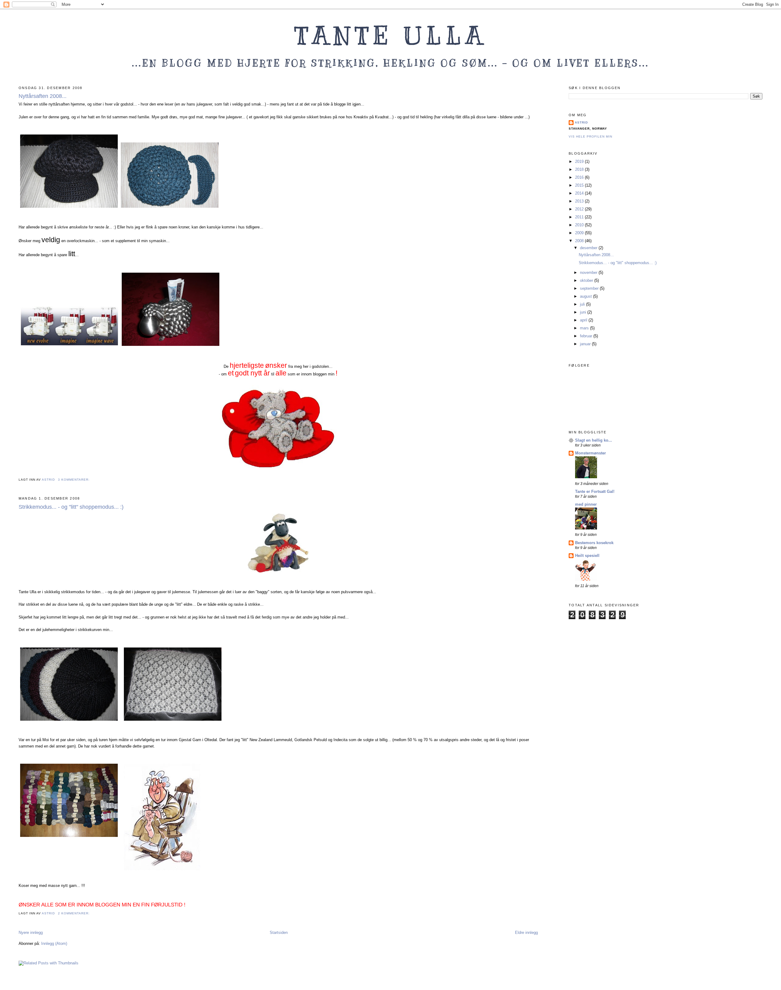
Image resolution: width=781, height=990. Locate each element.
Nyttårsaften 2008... (43, 96)
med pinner (586, 504)
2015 (580, 185)
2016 (580, 177)
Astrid (581, 122)
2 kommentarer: (74, 913)
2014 (580, 193)
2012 (580, 209)
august (586, 296)
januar (586, 344)
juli (583, 304)
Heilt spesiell (587, 555)
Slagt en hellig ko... (593, 440)
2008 (580, 241)
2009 (580, 233)
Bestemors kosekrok (594, 542)
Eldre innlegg (526, 932)
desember (589, 248)
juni (583, 312)
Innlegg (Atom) (54, 943)
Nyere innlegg (31, 932)
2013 (580, 201)
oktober (587, 280)
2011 (580, 217)
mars (585, 328)
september (590, 288)
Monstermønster (590, 453)
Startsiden (279, 932)
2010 (580, 225)
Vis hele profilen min (590, 136)
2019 (580, 161)
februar (586, 336)
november (589, 272)
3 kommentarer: (74, 479)
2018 (580, 169)
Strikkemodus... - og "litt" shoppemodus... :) (71, 507)
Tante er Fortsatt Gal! (594, 491)
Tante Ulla (391, 36)
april (584, 320)
